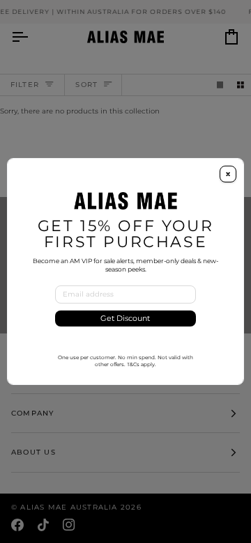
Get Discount (125, 318)
